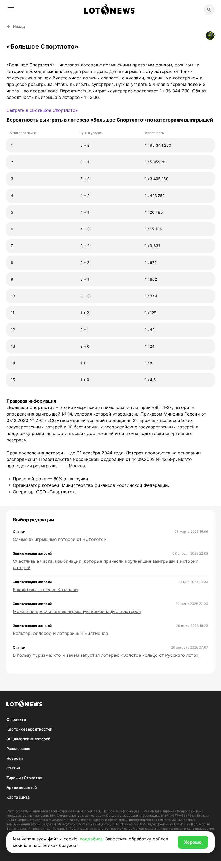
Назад (19, 26)
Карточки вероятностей (29, 729)
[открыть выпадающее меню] (10, 9)
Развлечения (18, 748)
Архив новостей (21, 787)
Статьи (13, 768)
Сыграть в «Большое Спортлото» (42, 110)
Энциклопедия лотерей (28, 738)
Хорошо (193, 842)
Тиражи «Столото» (24, 777)
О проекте (16, 719)
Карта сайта (18, 797)
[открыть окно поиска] (209, 9)
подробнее (91, 839)
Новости (14, 758)
